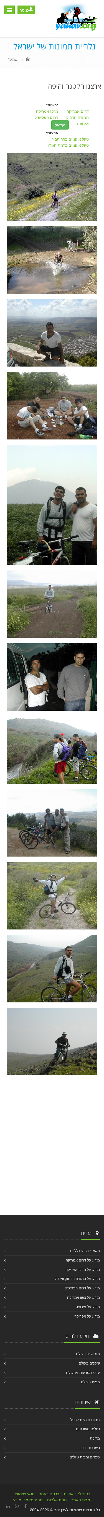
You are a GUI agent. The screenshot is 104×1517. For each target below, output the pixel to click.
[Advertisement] (52, 1146)
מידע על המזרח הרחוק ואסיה (77, 1278)
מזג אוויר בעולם (88, 1353)
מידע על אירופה (88, 1306)
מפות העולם (90, 1381)
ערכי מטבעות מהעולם (83, 1372)
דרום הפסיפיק (46, 117)
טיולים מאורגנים (88, 1428)
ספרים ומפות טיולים (85, 1457)
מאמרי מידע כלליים (85, 1250)
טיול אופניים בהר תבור (70, 139)
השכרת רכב (91, 1447)
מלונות (95, 1438)
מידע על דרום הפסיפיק (82, 1287)
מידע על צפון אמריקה (83, 1297)
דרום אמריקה (78, 111)
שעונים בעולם (89, 1363)
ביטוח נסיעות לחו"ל (85, 1419)
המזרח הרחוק (77, 117)
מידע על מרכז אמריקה (82, 1269)
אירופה (83, 123)
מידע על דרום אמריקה (83, 1260)
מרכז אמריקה (47, 111)
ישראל (13, 59)
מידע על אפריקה (87, 1316)
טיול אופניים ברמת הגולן (68, 145)
